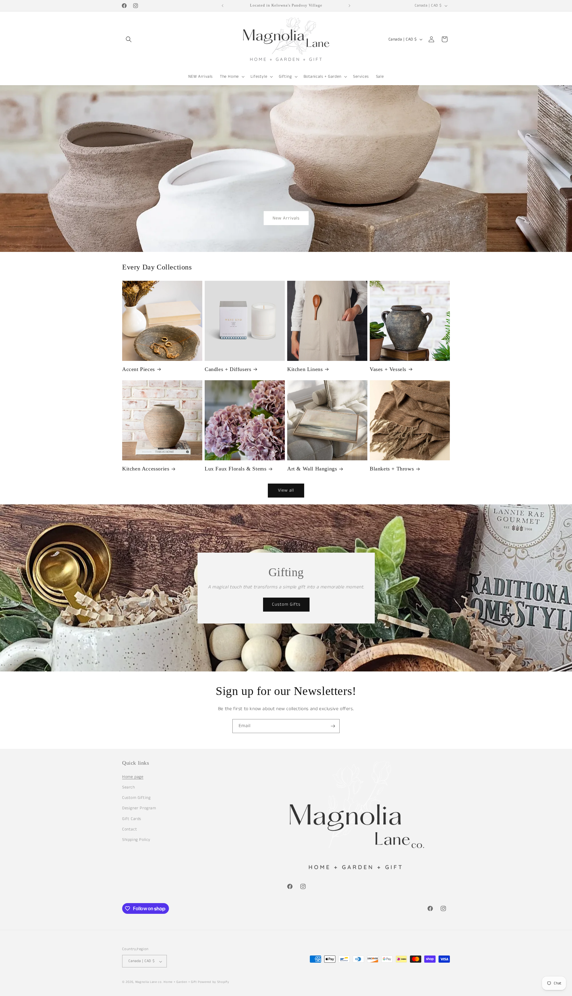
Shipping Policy (136, 839)
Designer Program (139, 808)
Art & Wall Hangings (312, 469)
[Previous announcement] (222, 5)
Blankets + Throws (392, 469)
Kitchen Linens (305, 369)
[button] (128, 39)
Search (128, 787)
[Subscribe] (332, 726)
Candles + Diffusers (228, 369)
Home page (132, 777)
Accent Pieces (138, 369)
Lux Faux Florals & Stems (235, 469)
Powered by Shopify (213, 982)
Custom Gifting (136, 798)
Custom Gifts (286, 604)
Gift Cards (131, 819)
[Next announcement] (349, 5)
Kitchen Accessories (145, 469)
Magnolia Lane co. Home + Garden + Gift (166, 982)
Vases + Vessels (388, 369)
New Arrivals (286, 218)
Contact (129, 829)
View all (286, 490)
